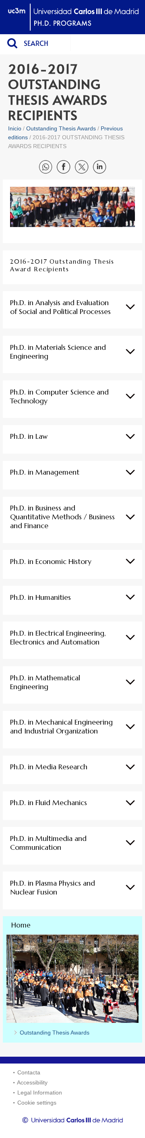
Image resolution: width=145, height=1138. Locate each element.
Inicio (14, 128)
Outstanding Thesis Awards (61, 128)
